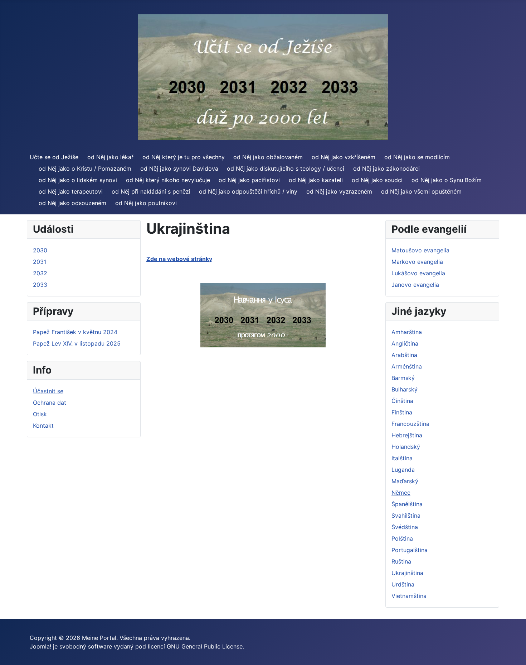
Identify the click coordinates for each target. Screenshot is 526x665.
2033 (40, 284)
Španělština (407, 504)
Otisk (40, 414)
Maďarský (404, 481)
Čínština (402, 400)
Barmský (403, 377)
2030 (40, 250)
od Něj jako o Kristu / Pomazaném (85, 168)
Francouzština (410, 423)
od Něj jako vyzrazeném (339, 191)
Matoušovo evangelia (420, 250)
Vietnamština (409, 595)
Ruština (401, 561)
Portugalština (409, 550)
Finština (401, 412)
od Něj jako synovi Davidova (179, 168)
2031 (39, 261)
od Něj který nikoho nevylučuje (168, 180)
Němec (400, 492)
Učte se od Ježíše (54, 157)
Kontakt (43, 425)
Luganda (403, 469)
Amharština (406, 332)
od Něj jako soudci (377, 180)
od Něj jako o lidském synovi (78, 180)
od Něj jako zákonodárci (386, 168)
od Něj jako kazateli (316, 180)
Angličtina (404, 343)
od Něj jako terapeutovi (71, 191)
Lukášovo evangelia (418, 273)
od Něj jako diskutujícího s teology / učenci (285, 168)
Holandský (405, 446)
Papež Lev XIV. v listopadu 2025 (77, 343)
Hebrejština (406, 435)
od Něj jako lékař (110, 157)
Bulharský (404, 389)
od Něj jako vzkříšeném (343, 157)
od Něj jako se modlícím (417, 157)
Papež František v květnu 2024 (75, 332)
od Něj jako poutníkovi (146, 202)
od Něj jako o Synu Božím (446, 180)
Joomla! (40, 646)
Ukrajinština (407, 572)
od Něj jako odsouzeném (72, 202)
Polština (402, 538)
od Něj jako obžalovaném (268, 157)
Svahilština (405, 515)
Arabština (404, 354)
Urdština (402, 584)
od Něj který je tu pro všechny (183, 157)
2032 (40, 273)
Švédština (404, 527)
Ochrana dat (49, 402)
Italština (402, 458)
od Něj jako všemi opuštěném (421, 191)
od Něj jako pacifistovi (249, 180)
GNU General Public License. (205, 646)
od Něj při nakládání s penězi (151, 191)
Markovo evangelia (417, 261)
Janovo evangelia (415, 284)
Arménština (406, 366)
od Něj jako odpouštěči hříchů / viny (248, 191)
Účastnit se (48, 391)
